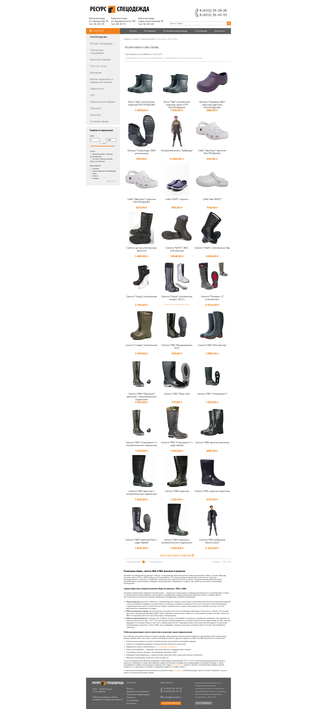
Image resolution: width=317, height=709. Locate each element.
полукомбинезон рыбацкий (104, 171)
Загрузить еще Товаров (175, 555)
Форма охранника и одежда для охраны (101, 80)
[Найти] (229, 23)
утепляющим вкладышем (166, 647)
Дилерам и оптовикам (138, 692)
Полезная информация (175, 31)
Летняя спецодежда (101, 44)
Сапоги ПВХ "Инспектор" (212, 345)
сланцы (95, 178)
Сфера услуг (97, 89)
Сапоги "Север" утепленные (141, 345)
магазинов (178, 670)
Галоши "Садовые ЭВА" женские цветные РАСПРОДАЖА (212, 105)
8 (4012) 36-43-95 (213, 15)
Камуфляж (96, 73)
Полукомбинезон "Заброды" (177, 151)
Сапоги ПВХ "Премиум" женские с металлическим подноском (141, 397)
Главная (127, 39)
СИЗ (92, 95)
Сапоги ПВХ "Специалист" (212, 394)
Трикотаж (95, 115)
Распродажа (98, 37)
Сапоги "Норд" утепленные (141, 297)
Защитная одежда (100, 60)
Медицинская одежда (102, 102)
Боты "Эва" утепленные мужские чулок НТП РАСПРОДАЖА (177, 105)
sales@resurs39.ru (172, 697)
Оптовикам (150, 31)
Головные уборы (99, 121)
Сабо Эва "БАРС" (212, 199)
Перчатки (95, 108)
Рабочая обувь (98, 66)
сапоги (95, 176)
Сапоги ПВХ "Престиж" (177, 394)
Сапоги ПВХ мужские (177, 491)
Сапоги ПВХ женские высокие (212, 442)
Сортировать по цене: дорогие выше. (183, 58)
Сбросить (112, 181)
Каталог (98, 31)
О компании (201, 31)
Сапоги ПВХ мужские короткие (212, 491)
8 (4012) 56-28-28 (213, 10)
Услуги (132, 31)
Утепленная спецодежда (97, 51)
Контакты (219, 31)
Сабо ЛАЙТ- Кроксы (176, 199)
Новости (131, 698)
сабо (94, 173)
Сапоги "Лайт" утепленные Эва (212, 248)
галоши (95, 168)
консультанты (177, 665)
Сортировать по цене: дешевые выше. (144, 58)
